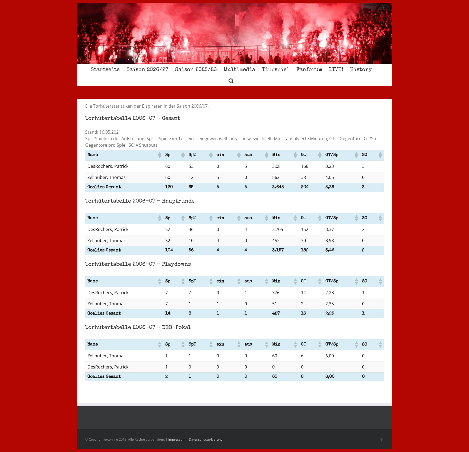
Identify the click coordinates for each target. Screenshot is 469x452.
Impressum (176, 439)
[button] (231, 80)
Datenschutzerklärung (206, 439)
